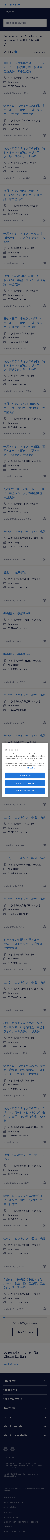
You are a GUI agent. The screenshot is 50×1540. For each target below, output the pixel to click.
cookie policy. (30, 768)
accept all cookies (25, 790)
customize (25, 775)
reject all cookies (25, 783)
